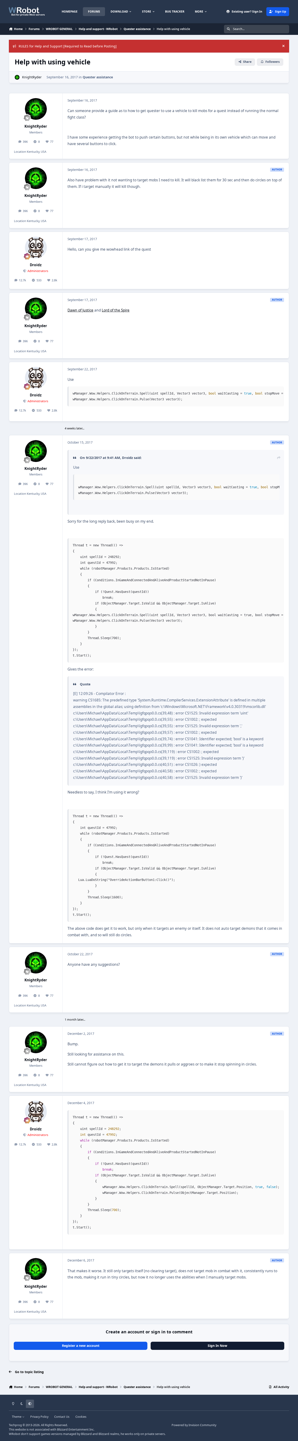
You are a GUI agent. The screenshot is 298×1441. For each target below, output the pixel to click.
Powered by (194, 1425)
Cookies (80, 1417)
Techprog (15, 1425)
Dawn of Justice (80, 310)
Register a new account (80, 1345)
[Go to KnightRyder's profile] (17, 77)
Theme (17, 1417)
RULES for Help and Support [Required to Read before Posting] (68, 46)
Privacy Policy (39, 1417)
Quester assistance (98, 77)
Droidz (36, 264)
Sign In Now (217, 1345)
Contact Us (61, 1417)
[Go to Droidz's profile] (36, 248)
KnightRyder (32, 77)
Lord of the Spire (115, 310)
